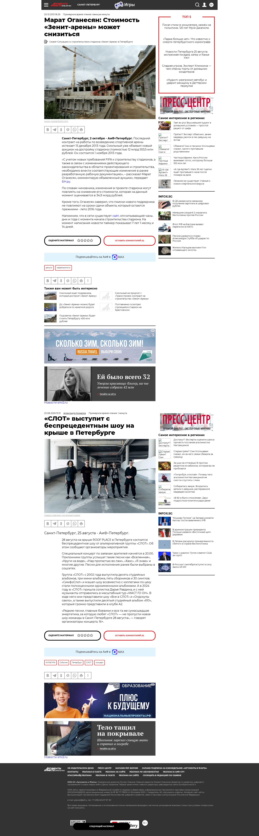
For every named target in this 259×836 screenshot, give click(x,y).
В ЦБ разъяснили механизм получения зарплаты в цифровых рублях (190, 203)
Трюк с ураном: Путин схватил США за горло (192, 554)
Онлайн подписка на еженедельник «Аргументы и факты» (174, 768)
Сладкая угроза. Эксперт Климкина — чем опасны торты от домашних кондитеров (186, 68)
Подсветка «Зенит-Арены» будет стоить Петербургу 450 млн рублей (77, 318)
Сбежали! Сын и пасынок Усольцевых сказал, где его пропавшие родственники (194, 149)
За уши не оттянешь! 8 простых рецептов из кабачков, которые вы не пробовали (194, 466)
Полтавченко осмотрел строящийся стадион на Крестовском (128, 307)
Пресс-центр (104, 768)
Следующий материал (101, 826)
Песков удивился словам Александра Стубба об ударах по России (190, 238)
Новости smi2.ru (56, 402)
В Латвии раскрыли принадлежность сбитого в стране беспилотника (193, 542)
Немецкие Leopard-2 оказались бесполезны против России (189, 213)
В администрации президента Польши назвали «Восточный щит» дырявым (191, 532)
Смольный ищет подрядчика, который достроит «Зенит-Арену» (78, 294)
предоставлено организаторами (62, 515)
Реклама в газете (91, 772)
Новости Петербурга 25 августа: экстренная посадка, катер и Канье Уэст (186, 54)
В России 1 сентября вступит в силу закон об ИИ (192, 565)
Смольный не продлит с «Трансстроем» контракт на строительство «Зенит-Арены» (132, 296)
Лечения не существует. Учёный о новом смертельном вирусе (192, 182)
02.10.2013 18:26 (52, 14)
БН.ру (66, 181)
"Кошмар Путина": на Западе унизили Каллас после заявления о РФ (193, 519)
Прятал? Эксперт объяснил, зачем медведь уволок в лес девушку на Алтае (192, 137)
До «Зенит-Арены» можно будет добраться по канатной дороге (77, 305)
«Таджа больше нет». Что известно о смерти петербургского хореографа (186, 41)
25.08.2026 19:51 (52, 413)
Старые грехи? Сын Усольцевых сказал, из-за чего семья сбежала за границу (193, 454)
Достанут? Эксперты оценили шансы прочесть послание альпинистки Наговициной (194, 442)
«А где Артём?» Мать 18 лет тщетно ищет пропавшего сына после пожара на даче (193, 172)
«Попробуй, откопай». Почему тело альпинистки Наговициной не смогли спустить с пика (193, 477)
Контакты (72, 772)
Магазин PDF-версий (126, 768)
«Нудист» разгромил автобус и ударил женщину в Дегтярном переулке (186, 82)
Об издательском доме (80, 768)
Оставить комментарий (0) (129, 241)
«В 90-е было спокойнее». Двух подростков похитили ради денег (192, 499)
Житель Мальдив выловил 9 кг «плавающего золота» (189, 248)
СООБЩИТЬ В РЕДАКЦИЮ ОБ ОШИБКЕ (162, 775)
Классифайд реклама (79, 775)
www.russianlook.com (56, 121)
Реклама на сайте (115, 772)
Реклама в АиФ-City (173, 772)
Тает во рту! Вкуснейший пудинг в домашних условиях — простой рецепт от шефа (192, 125)
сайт (115, 215)
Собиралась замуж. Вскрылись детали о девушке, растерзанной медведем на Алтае (192, 489)
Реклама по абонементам (144, 772)
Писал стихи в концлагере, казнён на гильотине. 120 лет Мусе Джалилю (186, 26)
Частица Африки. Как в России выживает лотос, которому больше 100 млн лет (193, 160)
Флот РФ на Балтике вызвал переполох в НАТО (188, 225)
